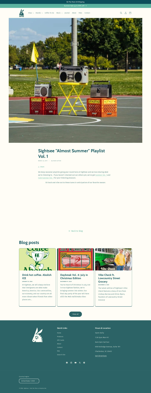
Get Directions (101, 356)
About (59, 344)
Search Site (61, 355)
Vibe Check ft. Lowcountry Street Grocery (109, 278)
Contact (60, 347)
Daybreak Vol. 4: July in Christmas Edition (74, 276)
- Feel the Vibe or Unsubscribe (37, 388)
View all (76, 314)
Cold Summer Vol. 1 (46, 178)
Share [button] (42, 167)
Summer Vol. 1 (101, 175)
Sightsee (26, 388)
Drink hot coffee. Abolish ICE (37, 276)
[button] (31, 13)
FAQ (58, 351)
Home (59, 333)
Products (60, 336)
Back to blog (77, 231)
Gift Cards (60, 340)
